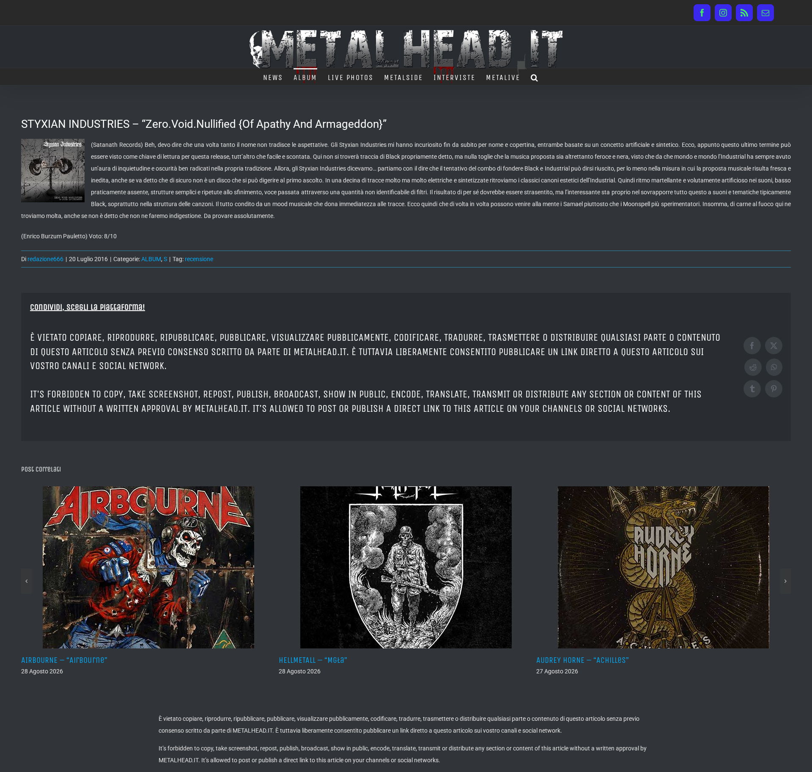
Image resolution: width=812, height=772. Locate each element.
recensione (199, 259)
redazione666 (45, 259)
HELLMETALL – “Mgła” (164, 660)
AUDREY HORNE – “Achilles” (434, 660)
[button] (535, 76)
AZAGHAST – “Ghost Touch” (691, 660)
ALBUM (151, 259)
